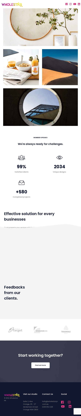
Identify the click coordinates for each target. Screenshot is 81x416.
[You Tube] (74, 4)
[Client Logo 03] (15, 330)
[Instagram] (70, 4)
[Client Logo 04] (40, 330)
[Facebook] (66, 4)
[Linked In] (79, 4)
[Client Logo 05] (66, 330)
